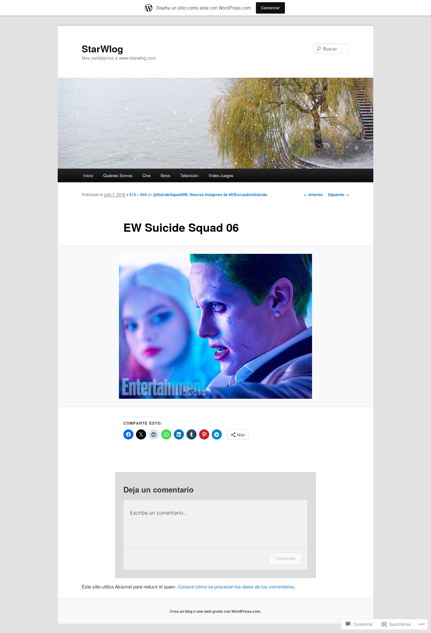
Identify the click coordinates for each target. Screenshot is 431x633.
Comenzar (270, 7)
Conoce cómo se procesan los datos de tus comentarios (236, 586)
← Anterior (313, 194)
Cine (146, 175)
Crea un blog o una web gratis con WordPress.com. (215, 611)
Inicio (88, 175)
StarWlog (102, 48)
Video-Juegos (221, 175)
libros (165, 175)
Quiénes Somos (118, 175)
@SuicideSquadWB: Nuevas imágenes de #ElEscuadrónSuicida (210, 194)
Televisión (189, 175)
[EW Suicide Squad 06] (215, 326)
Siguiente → (338, 194)
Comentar (285, 558)
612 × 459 (138, 194)
